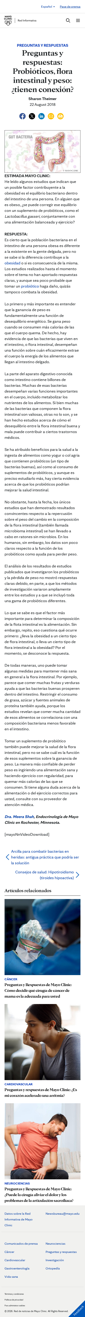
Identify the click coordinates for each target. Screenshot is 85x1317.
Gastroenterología (17, 1268)
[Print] (60, 115)
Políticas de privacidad (14, 1299)
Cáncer (9, 1252)
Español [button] (47, 6)
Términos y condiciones (14, 1294)
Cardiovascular (15, 1260)
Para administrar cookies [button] (15, 1305)
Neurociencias (55, 1243)
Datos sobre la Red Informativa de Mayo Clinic (19, 1219)
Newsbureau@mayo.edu (62, 1214)
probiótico (30, 286)
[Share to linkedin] (42, 115)
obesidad (12, 262)
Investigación (55, 1260)
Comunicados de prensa (21, 1243)
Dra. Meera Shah (19, 816)
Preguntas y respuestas (61, 1252)
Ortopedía (53, 1268)
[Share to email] (51, 115)
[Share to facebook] (23, 115)
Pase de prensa (70, 6)
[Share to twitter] (32, 115)
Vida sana (11, 1277)
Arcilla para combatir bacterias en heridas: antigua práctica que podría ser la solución (45, 857)
